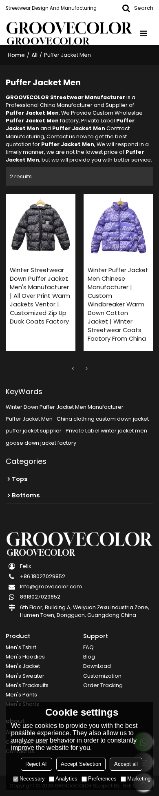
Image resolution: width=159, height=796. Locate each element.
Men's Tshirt (21, 647)
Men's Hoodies (25, 656)
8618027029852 (40, 596)
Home (16, 55)
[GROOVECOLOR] (69, 27)
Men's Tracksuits (27, 685)
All (34, 55)
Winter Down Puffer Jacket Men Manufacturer (65, 407)
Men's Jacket (23, 666)
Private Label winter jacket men (106, 430)
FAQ (88, 647)
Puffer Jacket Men (29, 418)
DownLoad (97, 666)
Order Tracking (103, 685)
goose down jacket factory (41, 442)
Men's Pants (21, 694)
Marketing (138, 779)
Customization (102, 675)
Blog (89, 656)
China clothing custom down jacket (103, 418)
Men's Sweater (25, 675)
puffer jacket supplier (34, 430)
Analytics (66, 779)
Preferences (102, 779)
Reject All (36, 764)
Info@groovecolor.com (51, 586)
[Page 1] (72, 368)
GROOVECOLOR (48, 41)
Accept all (126, 764)
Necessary (32, 779)
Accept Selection (81, 764)
